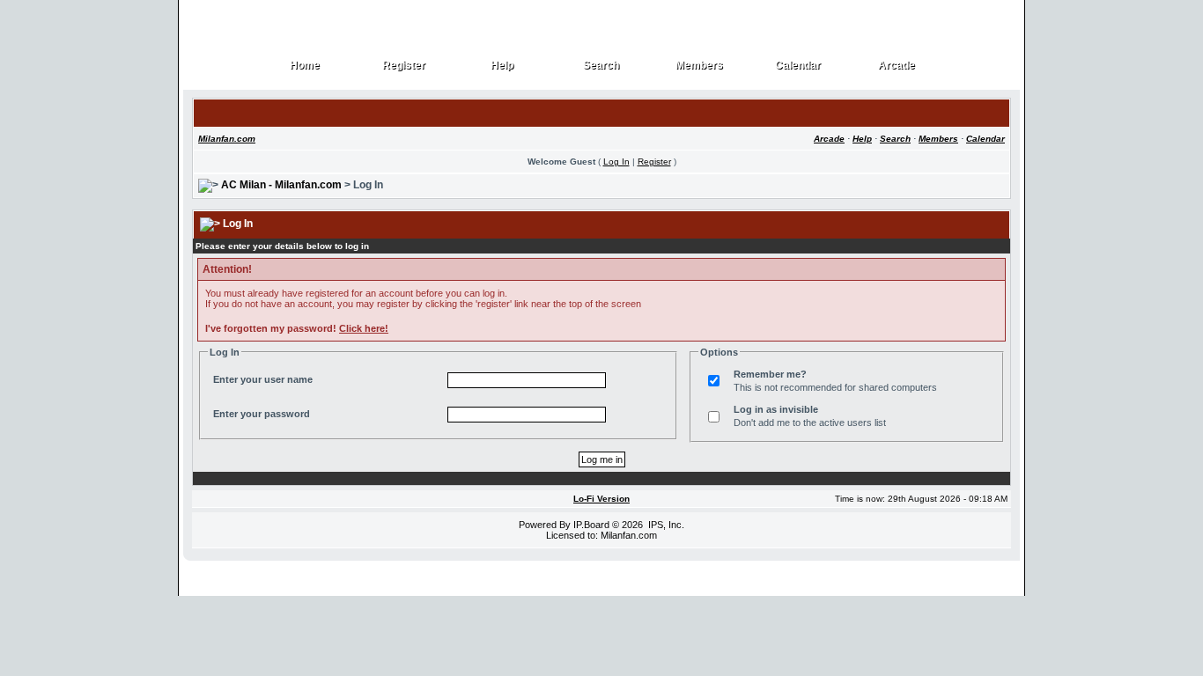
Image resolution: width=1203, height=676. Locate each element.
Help (502, 65)
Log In (616, 161)
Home (305, 65)
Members (699, 65)
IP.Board (591, 524)
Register (404, 65)
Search (601, 65)
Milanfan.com (226, 138)
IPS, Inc (665, 524)
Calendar (798, 65)
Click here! (363, 328)
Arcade (897, 65)
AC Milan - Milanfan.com (281, 185)
